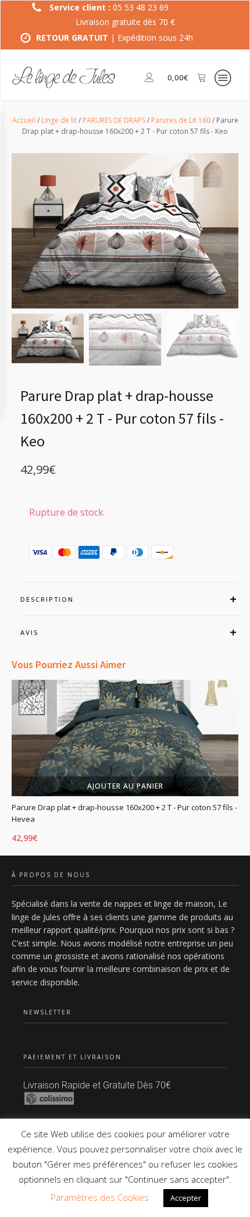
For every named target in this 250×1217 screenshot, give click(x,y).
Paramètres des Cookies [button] (100, 1197)
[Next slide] (238, 766)
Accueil (23, 120)
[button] (48, 338)
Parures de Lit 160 (180, 120)
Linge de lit (59, 120)
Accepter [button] (185, 1198)
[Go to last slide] (11, 766)
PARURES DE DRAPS (114, 120)
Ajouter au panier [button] (125, 786)
